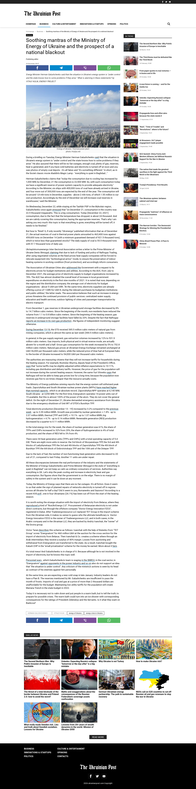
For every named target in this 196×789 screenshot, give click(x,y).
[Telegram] (61, 68)
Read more (98, 737)
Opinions (111, 24)
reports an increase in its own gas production (48, 320)
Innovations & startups (92, 24)
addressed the (73, 267)
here (115, 546)
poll (39, 493)
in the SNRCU (88, 560)
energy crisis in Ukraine (94, 613)
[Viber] (85, 68)
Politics (124, 24)
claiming (54, 252)
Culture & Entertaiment (64, 24)
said (97, 157)
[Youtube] (169, 1)
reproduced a (32, 505)
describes (44, 530)
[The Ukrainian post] (42, 13)
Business (44, 24)
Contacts (62, 756)
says (28, 365)
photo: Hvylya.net (73, 151)
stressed (56, 209)
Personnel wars (34, 560)
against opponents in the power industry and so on (65, 563)
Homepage (31, 24)
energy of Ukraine (75, 613)
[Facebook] (162, 1)
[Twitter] (166, 1)
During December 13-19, (38, 329)
